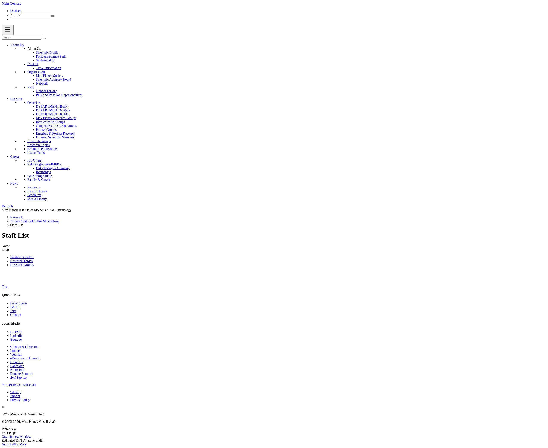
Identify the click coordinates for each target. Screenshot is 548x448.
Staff (30, 87)
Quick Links (11, 295)
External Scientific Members (55, 137)
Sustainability (45, 60)
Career (14, 156)
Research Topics (38, 145)
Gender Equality (47, 91)
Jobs (13, 311)
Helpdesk (16, 362)
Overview (34, 102)
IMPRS (15, 307)
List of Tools (36, 152)
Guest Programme (39, 176)
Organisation (36, 72)
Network (42, 83)
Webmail (16, 354)
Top (4, 286)
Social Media (11, 323)
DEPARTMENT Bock (51, 106)
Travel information (48, 68)
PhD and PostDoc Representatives (59, 95)
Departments (18, 303)
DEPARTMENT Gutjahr (53, 110)
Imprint (15, 396)
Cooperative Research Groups (56, 126)
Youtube (16, 339)
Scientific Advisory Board (53, 79)
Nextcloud (17, 370)
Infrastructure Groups (50, 122)
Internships (43, 172)
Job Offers (34, 160)
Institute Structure (22, 257)
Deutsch (15, 11)
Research (16, 99)
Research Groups (39, 141)
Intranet (15, 350)
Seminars (33, 187)
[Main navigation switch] (8, 30)
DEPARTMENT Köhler (52, 114)
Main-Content (11, 3)
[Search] (52, 16)
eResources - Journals (25, 358)
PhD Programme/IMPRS (44, 164)
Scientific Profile (47, 52)
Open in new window (16, 436)
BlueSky (16, 332)
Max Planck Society (49, 75)
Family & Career (38, 179)
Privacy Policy (20, 400)
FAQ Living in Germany (53, 168)
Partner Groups (46, 129)
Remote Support (21, 373)
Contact (32, 64)
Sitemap (15, 392)
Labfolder (17, 366)
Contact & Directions (24, 347)
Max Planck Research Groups (56, 118)
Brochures (34, 195)
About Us (17, 45)
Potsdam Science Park (51, 56)
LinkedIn (16, 335)
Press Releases (37, 191)
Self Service (18, 377)
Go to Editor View (14, 444)
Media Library (37, 199)
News (14, 183)
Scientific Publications (42, 149)
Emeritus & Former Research (55, 133)
